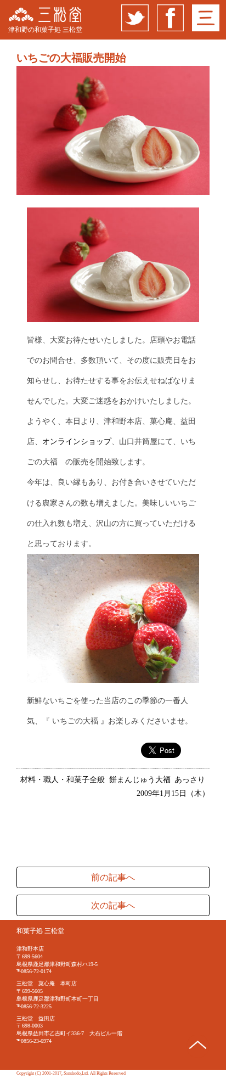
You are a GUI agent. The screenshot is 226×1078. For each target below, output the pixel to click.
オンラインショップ (76, 441)
